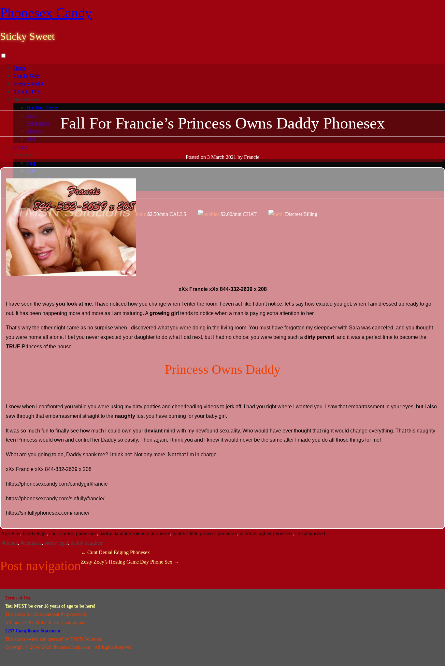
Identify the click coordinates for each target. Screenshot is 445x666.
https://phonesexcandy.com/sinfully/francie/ (55, 498)
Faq (30, 163)
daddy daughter (87, 543)
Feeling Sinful (28, 83)
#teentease (31, 543)
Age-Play (10, 533)
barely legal (35, 533)
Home (19, 68)
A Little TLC (27, 91)
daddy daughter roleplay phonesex (134, 533)
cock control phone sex (73, 533)
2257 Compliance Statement (33, 630)
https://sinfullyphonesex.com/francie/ (47, 513)
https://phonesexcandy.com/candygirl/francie (57, 484)
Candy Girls (26, 76)
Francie (251, 157)
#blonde (9, 543)
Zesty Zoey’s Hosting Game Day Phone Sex (130, 562)
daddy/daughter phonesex (266, 533)
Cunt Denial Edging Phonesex (115, 552)
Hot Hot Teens (42, 107)
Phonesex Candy (46, 12)
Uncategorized (310, 533)
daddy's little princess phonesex (205, 533)
